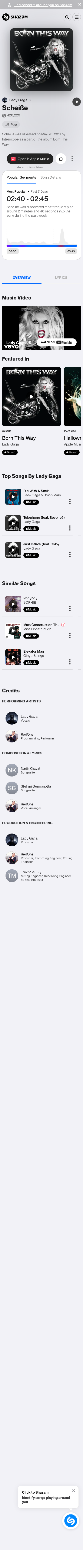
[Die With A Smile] (13, 497)
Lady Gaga (31, 522)
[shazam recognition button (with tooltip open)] (71, 1521)
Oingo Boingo (33, 655)
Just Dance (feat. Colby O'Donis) (48, 544)
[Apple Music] (10, 452)
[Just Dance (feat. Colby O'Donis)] (13, 550)
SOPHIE (29, 602)
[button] (79, 4)
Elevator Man (33, 651)
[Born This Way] (31, 411)
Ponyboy (30, 598)
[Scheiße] (76, 101)
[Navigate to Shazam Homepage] (15, 17)
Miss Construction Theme (43, 625)
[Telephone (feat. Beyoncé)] (13, 523)
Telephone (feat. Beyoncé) (44, 517)
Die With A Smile (36, 491)
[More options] (72, 159)
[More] (70, 502)
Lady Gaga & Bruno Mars (42, 495)
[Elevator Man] (13, 657)
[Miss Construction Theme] (13, 630)
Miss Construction (37, 629)
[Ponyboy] (13, 604)
